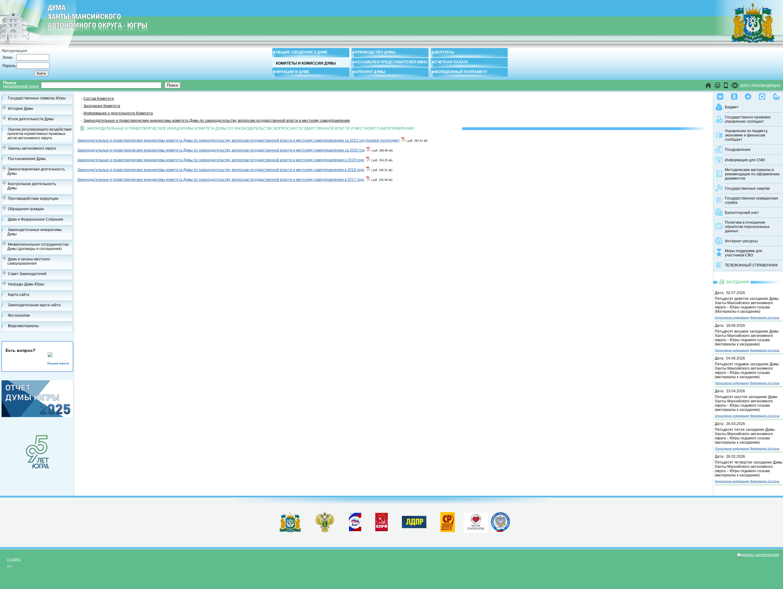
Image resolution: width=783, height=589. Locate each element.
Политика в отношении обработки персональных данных (747, 226)
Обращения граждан (26, 209)
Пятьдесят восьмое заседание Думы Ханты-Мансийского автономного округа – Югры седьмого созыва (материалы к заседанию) (747, 337)
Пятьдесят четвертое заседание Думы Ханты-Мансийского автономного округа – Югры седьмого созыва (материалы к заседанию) (748, 468)
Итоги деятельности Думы (31, 119)
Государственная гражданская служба (751, 200)
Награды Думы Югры (26, 284)
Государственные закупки (747, 188)
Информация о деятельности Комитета (118, 113)
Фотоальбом (19, 315)
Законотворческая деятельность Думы (36, 171)
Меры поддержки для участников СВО (743, 253)
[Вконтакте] (720, 95)
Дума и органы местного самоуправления (28, 261)
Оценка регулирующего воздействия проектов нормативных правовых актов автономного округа (39, 133)
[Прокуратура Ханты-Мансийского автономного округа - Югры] (325, 531)
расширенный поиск (21, 86)
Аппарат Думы (370, 72)
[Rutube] (776, 95)
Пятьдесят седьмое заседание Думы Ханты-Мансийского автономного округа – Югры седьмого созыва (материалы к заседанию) (747, 370)
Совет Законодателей (27, 274)
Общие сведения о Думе (302, 52)
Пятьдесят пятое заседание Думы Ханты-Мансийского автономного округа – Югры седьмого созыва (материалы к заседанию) (745, 436)
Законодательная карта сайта (34, 305)
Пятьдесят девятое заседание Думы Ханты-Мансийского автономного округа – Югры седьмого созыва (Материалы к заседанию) (747, 305)
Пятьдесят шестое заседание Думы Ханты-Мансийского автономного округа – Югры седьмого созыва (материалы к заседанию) (746, 403)
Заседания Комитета (101, 106)
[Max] (762, 95)
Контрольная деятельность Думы (31, 186)
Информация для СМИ (745, 160)
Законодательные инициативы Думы (34, 232)
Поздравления (738, 149)
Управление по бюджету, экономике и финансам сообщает (746, 135)
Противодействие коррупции (33, 198)
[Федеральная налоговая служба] (500, 531)
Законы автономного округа (32, 148)
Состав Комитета (98, 98)
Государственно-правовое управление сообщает (748, 119)
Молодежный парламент (460, 72)
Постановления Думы (27, 159)
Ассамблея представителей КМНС (391, 62)
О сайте (14, 559)
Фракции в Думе (292, 72)
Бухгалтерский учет (742, 213)
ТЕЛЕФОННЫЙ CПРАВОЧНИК (751, 265)
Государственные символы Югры (37, 98)
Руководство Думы (375, 52)
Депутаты (444, 52)
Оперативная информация (732, 317)
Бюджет (732, 107)
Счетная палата (451, 62)
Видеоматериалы (23, 326)
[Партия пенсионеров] (476, 521)
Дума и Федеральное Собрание (35, 219)
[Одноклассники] (734, 95)
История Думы (20, 108)
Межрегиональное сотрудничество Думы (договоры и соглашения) (38, 246)
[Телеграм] (748, 95)
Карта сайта (18, 295)
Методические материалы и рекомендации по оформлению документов (752, 174)
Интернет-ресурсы (741, 241)
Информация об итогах (765, 317)
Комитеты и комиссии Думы (306, 63)
